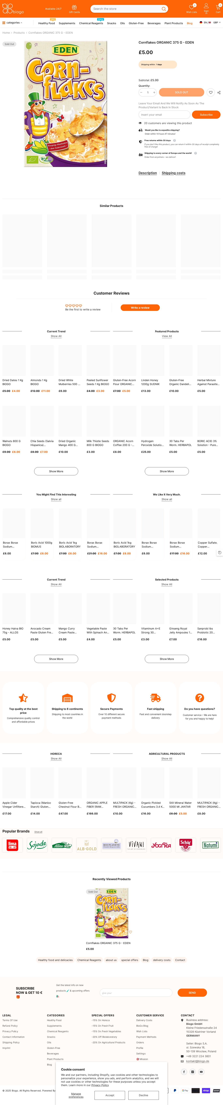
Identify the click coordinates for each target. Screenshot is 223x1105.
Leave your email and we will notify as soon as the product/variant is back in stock (171, 105)
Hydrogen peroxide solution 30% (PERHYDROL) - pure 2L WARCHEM (152, 443)
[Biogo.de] (12, 845)
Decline (143, 1095)
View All (167, 336)
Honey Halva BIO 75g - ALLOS (12, 630)
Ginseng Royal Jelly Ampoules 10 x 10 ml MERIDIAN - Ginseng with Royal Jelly (180, 630)
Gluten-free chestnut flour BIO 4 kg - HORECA (70, 805)
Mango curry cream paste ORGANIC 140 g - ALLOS (69, 630)
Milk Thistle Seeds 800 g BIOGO (98, 442)
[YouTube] (201, 1072)
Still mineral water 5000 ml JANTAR (180, 804)
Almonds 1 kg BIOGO (39, 382)
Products (19, 32)
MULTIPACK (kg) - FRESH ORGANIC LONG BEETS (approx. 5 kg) (208, 805)
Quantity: (144, 85)
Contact (180, 960)
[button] (180, 155)
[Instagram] (193, 1072)
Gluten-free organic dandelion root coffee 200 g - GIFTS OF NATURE (180, 382)
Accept (109, 1095)
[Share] (218, 93)
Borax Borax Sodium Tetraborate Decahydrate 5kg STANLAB (98, 544)
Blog (145, 960)
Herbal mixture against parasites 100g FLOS (208, 382)
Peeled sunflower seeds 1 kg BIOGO (98, 382)
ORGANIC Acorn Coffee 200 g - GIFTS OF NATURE (124, 443)
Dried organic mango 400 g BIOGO (67, 443)
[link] (211, 92)
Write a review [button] (140, 307)
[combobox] (125, 9)
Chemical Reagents (89, 960)
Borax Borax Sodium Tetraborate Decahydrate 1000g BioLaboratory (150, 544)
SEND (192, 992)
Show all (56, 499)
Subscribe (206, 114)
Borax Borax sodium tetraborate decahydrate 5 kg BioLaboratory (181, 544)
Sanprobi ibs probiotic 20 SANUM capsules (208, 630)
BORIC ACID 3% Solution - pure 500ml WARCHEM (208, 443)
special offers (129, 960)
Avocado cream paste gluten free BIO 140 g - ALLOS (41, 630)
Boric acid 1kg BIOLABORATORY (70, 544)
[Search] (129, 9)
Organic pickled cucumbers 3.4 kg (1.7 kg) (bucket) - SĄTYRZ (152, 805)
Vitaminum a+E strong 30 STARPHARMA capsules (150, 630)
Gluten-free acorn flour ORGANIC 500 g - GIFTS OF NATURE (124, 382)
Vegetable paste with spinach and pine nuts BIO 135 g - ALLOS (98, 630)
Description (148, 173)
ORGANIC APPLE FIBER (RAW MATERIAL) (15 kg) (98, 805)
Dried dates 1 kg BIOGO (12, 382)
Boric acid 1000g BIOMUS (41, 544)
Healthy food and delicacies (55, 960)
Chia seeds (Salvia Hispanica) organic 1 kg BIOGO (42, 443)
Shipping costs (173, 173)
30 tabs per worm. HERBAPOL (180, 442)
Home (6, 32)
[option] (65, 104)
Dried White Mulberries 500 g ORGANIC (69, 382)
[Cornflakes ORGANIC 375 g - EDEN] (111, 913)
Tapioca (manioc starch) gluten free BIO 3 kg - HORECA (41, 805)
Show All (56, 336)
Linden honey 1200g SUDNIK (150, 382)
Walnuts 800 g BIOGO (11, 442)
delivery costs (161, 960)
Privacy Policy (100, 1085)
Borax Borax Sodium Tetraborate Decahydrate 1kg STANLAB (13, 544)
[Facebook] (184, 1072)
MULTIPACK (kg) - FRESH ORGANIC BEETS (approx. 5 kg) (124, 805)
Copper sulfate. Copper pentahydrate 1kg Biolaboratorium (208, 544)
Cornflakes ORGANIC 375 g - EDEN (108, 943)
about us (111, 960)
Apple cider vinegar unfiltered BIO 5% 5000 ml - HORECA (13, 805)
